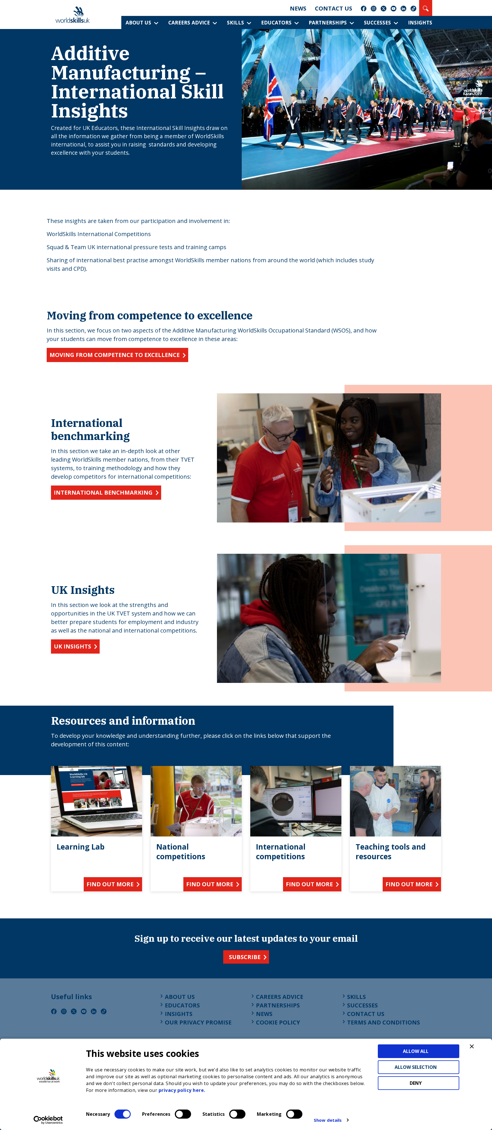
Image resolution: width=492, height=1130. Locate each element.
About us (138, 22)
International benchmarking (103, 492)
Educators (276, 22)
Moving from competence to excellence (115, 355)
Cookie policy (278, 1022)
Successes (377, 22)
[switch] (183, 1114)
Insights (420, 22)
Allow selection (416, 1067)
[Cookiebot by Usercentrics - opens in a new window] (48, 1120)
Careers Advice (189, 22)
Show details (328, 1120)
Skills (235, 22)
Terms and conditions (383, 1022)
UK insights (72, 646)
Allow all (416, 1051)
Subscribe (245, 957)
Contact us (333, 8)
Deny (416, 1083)
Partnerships (328, 22)
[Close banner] (472, 1046)
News (298, 8)
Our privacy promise (198, 1022)
